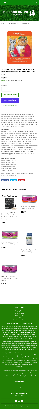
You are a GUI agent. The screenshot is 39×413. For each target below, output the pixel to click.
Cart (36, 2)
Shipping (4, 80)
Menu (5, 2)
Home (3, 23)
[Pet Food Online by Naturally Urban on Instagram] (19, 401)
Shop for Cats (19, 313)
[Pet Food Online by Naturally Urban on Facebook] (16, 401)
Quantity (4, 85)
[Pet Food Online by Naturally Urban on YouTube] (22, 401)
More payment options (10, 105)
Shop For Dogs (19, 315)
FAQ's (19, 317)
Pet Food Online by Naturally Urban (21, 406)
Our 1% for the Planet (19, 320)
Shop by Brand (19, 311)
